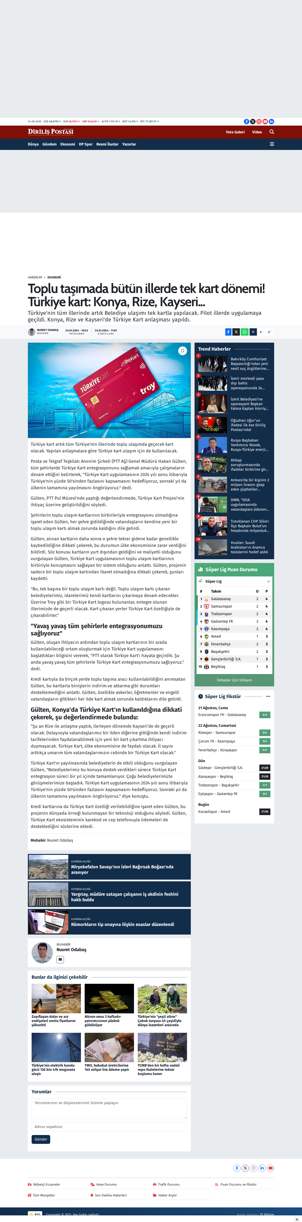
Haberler (35, 277)
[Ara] (272, 132)
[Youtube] (270, 1168)
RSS (37, 1215)
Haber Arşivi (168, 1195)
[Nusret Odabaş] (42, 952)
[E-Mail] (60, 959)
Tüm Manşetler (44, 1195)
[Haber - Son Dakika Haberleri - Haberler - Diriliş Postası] (51, 132)
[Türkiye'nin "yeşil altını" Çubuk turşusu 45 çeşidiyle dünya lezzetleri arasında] (162, 998)
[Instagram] (253, 1168)
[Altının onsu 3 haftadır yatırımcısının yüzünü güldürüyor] (109, 998)
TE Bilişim (267, 1215)
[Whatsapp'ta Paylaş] (244, 332)
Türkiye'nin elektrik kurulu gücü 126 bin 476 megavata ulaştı (53, 1069)
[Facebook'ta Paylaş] (228, 332)
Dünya (33, 144)
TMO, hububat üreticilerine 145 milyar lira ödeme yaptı (107, 1067)
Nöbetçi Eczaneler (46, 1184)
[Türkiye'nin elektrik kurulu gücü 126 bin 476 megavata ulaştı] (56, 1047)
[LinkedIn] (262, 1168)
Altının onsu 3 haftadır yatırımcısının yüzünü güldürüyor (103, 1020)
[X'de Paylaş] (236, 332)
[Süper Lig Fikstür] (268, 696)
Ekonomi (67, 144)
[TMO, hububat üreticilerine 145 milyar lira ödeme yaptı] (109, 1047)
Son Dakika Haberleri (111, 1195)
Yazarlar (129, 144)
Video (257, 132)
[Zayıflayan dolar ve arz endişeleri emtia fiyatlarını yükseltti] (56, 998)
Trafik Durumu (169, 1184)
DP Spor (86, 144)
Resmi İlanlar (107, 144)
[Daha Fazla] (253, 332)
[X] (245, 1168)
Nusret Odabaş (71, 949)
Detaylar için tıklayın (234, 680)
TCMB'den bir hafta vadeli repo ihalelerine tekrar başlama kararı (159, 1069)
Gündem (49, 144)
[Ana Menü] (272, 144)
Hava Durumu (106, 1184)
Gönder (41, 1139)
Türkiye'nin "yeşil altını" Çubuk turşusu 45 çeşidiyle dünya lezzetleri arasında (160, 1020)
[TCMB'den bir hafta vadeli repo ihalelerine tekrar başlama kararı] (162, 1047)
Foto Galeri (235, 132)
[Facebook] (237, 1168)
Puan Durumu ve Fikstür (239, 1184)
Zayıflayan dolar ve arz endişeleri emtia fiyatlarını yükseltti (54, 1020)
